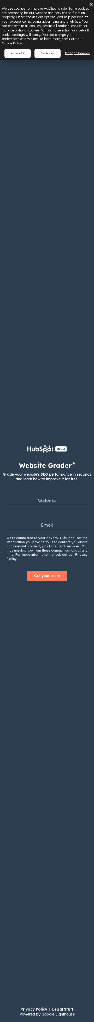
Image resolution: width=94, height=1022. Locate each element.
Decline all (47, 53)
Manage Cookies (77, 53)
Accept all (17, 53)
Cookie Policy (12, 43)
